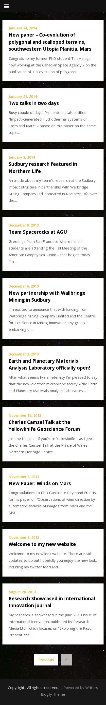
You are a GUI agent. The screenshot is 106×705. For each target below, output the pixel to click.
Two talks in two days (34, 103)
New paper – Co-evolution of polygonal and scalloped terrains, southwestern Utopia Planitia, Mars (50, 42)
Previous (46, 659)
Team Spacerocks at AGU (38, 232)
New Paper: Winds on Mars (40, 483)
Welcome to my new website (42, 544)
